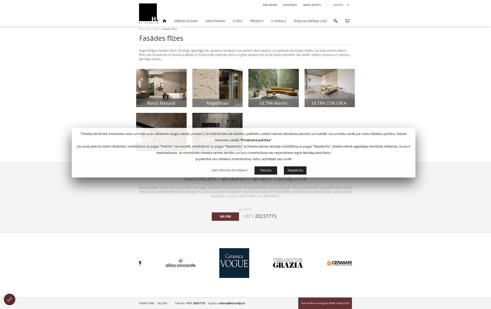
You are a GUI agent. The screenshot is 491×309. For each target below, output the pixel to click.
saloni (225, 216)
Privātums (146, 303)
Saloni (162, 303)
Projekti (257, 21)
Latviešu (338, 5)
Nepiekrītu (295, 170)
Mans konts (312, 5)
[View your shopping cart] (350, 21)
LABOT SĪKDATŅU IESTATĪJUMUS (229, 170)
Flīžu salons (145, 29)
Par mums (270, 5)
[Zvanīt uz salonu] (9, 299)
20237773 (259, 216)
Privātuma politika (255, 140)
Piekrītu (266, 170)
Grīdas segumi (186, 21)
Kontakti (290, 5)
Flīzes (237, 21)
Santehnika (215, 21)
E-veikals (278, 21)
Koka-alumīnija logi (310, 21)
